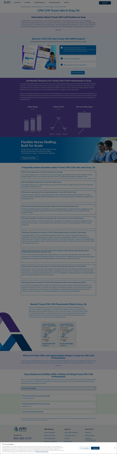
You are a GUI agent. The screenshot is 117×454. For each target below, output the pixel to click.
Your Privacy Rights (85, 448)
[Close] (114, 447)
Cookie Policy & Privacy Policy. (41, 451)
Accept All (95, 448)
